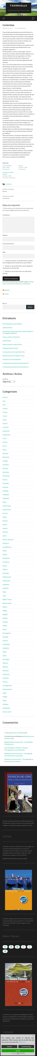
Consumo (6, 427)
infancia (5, 528)
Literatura (6, 543)
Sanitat (5, 625)
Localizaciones (7, 547)
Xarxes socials (7, 712)
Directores (6, 457)
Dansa (5, 446)
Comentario (6, 215)
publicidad (6, 584)
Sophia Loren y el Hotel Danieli (17, 733)
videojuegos (6, 708)
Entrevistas (6, 476)
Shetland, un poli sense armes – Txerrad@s (17, 753)
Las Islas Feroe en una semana (13, 755)
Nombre (5, 235)
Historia (5, 521)
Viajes (4, 693)
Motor (5, 551)
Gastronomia (7, 506)
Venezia (20, 165)
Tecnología (6, 659)
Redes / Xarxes (7, 599)
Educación (6, 472)
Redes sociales (7, 603)
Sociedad (5, 637)
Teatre (4, 652)
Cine (4, 405)
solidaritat (6, 648)
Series (4, 629)
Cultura (5, 442)
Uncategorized (7, 685)
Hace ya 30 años (7, 165)
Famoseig (6, 483)
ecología (5, 461)
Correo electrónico (8, 243)
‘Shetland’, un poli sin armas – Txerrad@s (16, 759)
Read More (22, 1042)
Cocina (5, 416)
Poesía (5, 566)
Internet (5, 532)
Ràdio (4, 592)
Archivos (5, 379)
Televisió (5, 663)
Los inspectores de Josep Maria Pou (14, 352)
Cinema (5, 408)
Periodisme (6, 558)
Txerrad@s (18, 5)
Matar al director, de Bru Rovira (12, 344)
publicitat (6, 588)
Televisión (6, 670)
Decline (9, 1046)
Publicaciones (7, 577)
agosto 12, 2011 (8, 28)
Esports (5, 479)
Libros (4, 536)
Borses (8, 190)
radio (4, 595)
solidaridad (6, 644)
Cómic (5, 420)
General (5, 513)
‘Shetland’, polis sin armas (10, 348)
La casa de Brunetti (19, 750)
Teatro (5, 655)
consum (5, 423)
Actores (5, 397)
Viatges (5, 697)
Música (5, 554)
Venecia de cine (7, 689)
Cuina (4, 438)
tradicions (6, 678)
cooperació (6, 431)
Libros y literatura (8, 539)
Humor (5, 524)
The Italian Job (8, 744)
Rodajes (5, 618)
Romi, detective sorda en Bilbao (12, 324)
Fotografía (6, 494)
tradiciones (6, 674)
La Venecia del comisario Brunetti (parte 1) (16, 367)
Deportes (5, 453)
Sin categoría (7, 633)
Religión (5, 614)
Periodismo (9, 184)
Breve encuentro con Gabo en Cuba (13, 356)
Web (4, 252)
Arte (4, 401)
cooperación (6, 435)
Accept (18, 1051)
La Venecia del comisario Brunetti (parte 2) (16, 363)
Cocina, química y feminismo (11, 337)
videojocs (5, 704)
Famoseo (5, 487)
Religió (5, 610)
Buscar (5, 303)
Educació (5, 468)
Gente (4, 517)
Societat (5, 640)
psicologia (6, 573)
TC (5, 733)
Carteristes (8, 197)
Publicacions (6, 581)
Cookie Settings (26, 1046)
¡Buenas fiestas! (7, 327)
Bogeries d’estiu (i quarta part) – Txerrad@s (17, 742)
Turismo (5, 682)
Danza (5, 449)
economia (6, 464)
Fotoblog (5, 491)
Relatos (5, 607)
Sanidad (5, 622)
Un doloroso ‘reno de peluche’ (12, 359)
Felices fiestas (7, 340)
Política (5, 569)
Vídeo (4, 700)
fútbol (4, 502)
